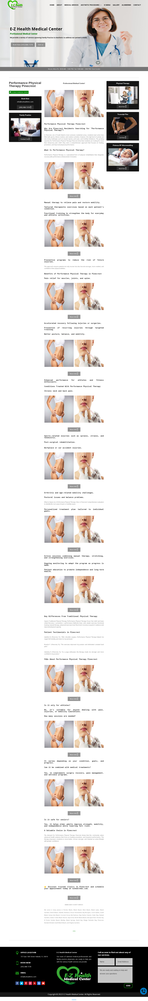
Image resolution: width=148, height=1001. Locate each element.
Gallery (116, 5)
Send (128, 986)
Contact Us (24, 139)
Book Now (122, 106)
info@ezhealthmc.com (25, 102)
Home (52, 5)
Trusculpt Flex (123, 126)
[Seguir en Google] (39, 983)
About (59, 5)
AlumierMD (126, 5)
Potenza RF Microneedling (123, 157)
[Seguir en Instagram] (30, 983)
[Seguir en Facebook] (17, 983)
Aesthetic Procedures (90, 5)
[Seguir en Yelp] (34, 983)
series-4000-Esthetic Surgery (59, 103)
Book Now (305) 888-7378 (23, 45)
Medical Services (71, 5)
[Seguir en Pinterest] (26, 983)
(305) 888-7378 (24, 107)
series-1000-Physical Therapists (89, 103)
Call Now (122, 137)
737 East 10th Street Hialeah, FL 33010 (34, 957)
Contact (137, 5)
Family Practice (25, 127)
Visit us (40, 45)
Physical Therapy (123, 95)
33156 (74, 931)
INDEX (74, 1000)
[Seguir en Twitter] (21, 983)
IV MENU (107, 5)
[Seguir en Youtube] (43, 983)
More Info (73, 196)
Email (23, 973)
